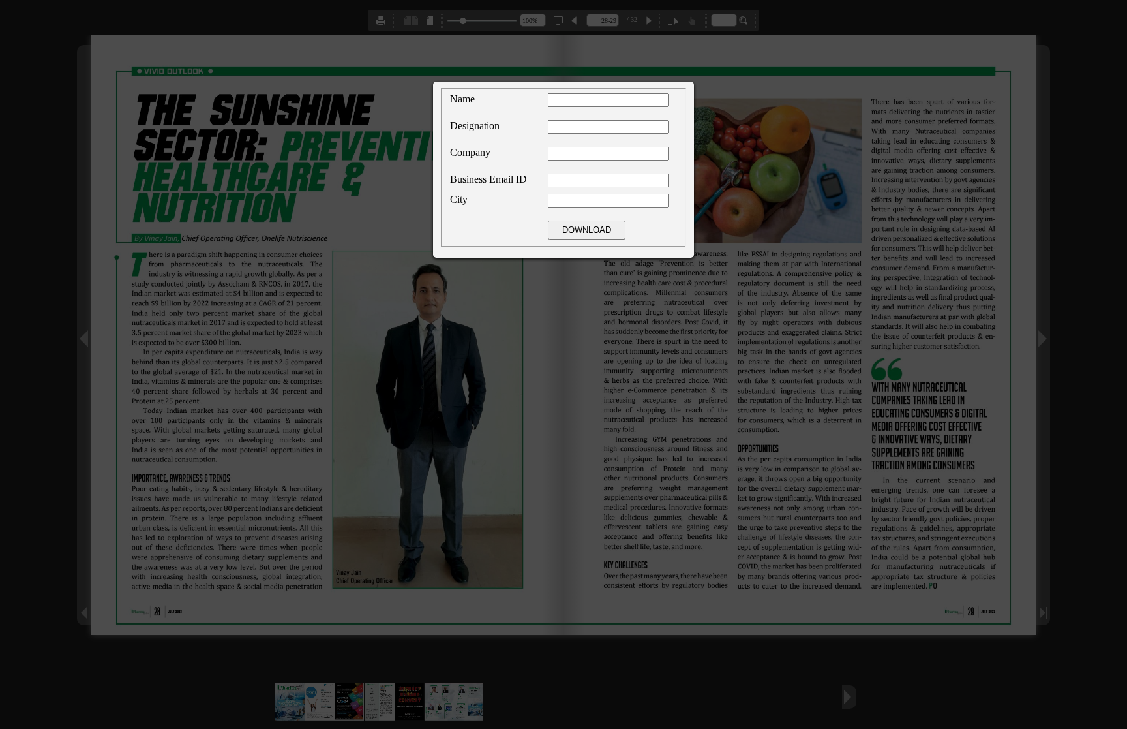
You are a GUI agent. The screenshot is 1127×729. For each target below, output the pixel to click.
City (459, 199)
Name (462, 98)
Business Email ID (488, 179)
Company (470, 152)
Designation (475, 125)
